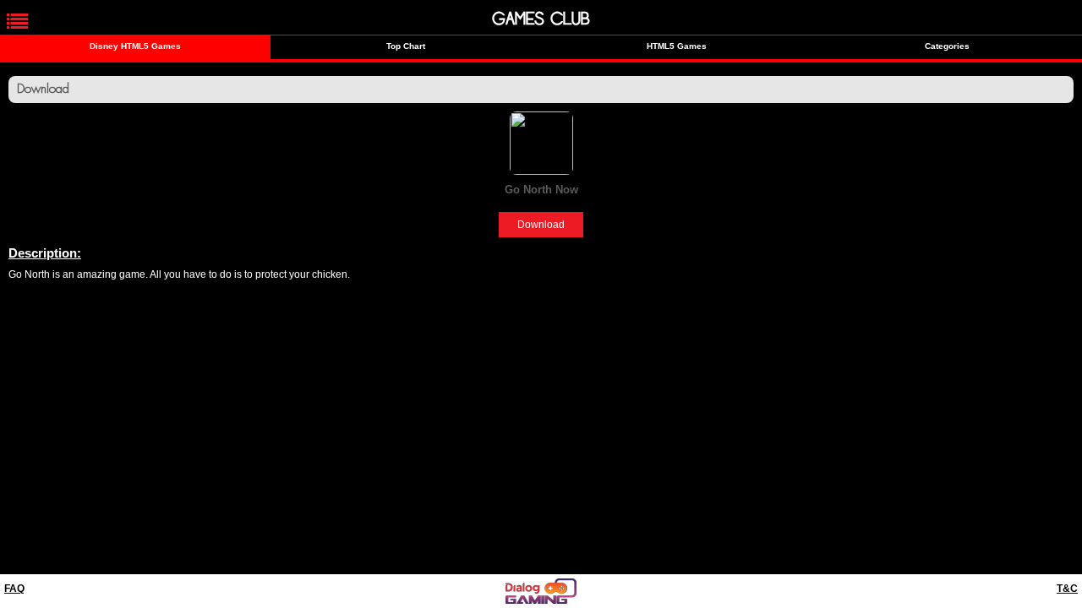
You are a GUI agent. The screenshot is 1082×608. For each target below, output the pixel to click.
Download (541, 225)
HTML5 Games (677, 46)
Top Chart (405, 46)
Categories (947, 46)
